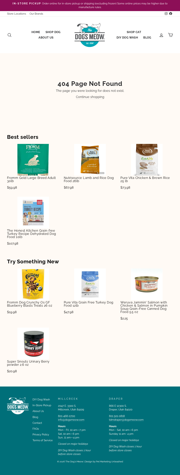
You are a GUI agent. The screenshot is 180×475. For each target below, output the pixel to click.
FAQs (36, 428)
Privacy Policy (41, 434)
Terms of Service (43, 440)
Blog (147, 37)
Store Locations (16, 13)
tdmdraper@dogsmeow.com (126, 419)
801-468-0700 (66, 416)
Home (35, 32)
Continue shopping (90, 97)
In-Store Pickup (42, 405)
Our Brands (36, 13)
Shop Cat (134, 32)
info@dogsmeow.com (71, 419)
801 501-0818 (117, 416)
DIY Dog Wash (127, 37)
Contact (37, 423)
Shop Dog (53, 32)
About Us (45, 37)
